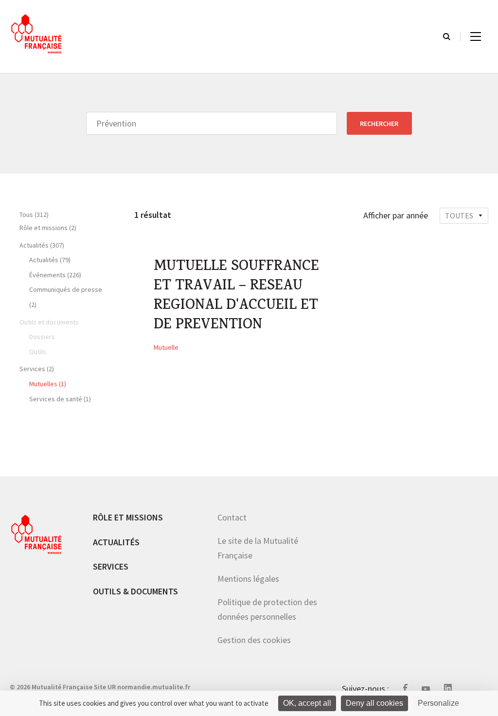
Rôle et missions (128, 517)
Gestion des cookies (254, 639)
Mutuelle (166, 347)
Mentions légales (248, 578)
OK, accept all (307, 703)
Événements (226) (55, 274)
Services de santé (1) (60, 398)
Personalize (438, 703)
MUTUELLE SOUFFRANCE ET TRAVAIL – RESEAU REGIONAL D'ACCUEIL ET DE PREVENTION (236, 297)
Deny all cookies (374, 703)
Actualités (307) (41, 245)
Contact (232, 517)
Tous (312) (34, 214)
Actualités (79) (50, 259)
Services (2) (36, 368)
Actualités (116, 542)
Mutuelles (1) (47, 383)
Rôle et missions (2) (47, 227)
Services (110, 566)
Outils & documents (135, 591)
